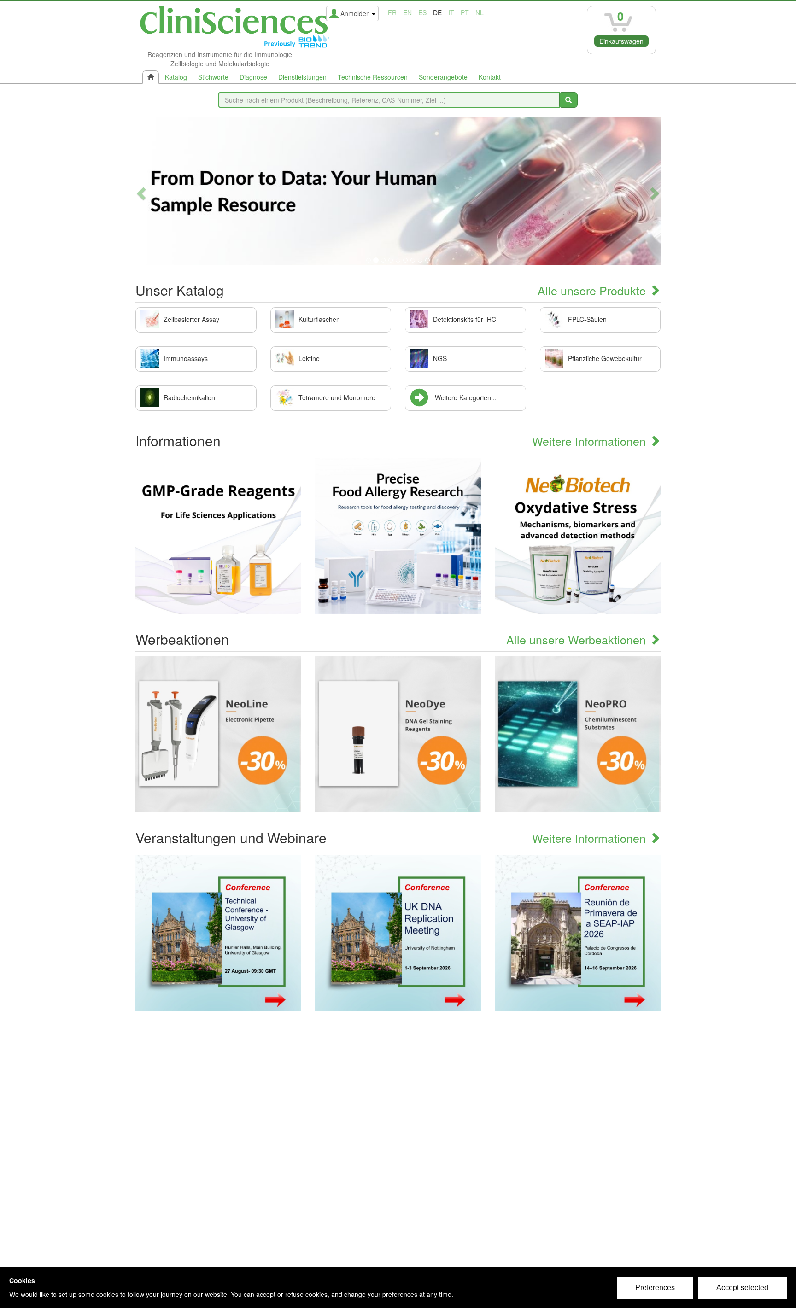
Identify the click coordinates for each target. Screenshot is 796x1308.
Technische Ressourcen (373, 77)
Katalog (176, 77)
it (451, 12)
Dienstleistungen (302, 77)
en (407, 12)
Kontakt (490, 77)
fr (392, 12)
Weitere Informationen (590, 440)
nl (479, 12)
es (422, 12)
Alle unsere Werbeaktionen (577, 639)
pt (465, 12)
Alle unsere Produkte (593, 290)
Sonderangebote (443, 77)
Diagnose (253, 77)
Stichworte (213, 77)
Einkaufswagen (621, 41)
